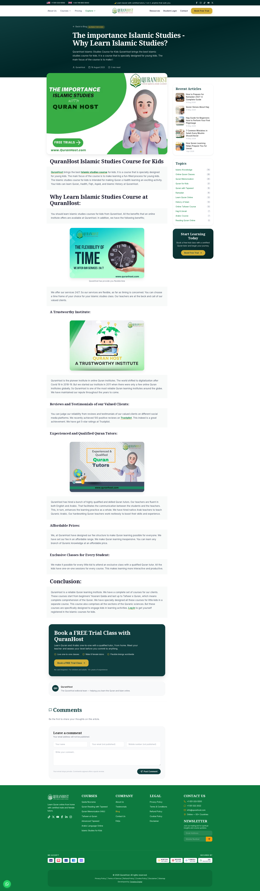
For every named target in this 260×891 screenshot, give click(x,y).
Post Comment (150, 771)
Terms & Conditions (158, 807)
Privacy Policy (156, 802)
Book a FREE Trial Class (69, 663)
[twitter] (212, 3)
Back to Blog (81, 26)
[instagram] (201, 3)
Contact (184, 10)
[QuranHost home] (122, 11)
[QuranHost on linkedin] (66, 817)
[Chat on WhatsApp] (7, 884)
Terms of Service (114, 878)
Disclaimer (154, 821)
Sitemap (162, 878)
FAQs (118, 821)
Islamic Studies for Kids (92, 830)
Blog (118, 811)
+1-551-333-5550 (194, 801)
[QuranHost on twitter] (53, 817)
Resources (155, 10)
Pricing (78, 10)
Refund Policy (156, 811)
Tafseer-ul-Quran (89, 816)
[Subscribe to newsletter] (209, 839)
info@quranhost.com (196, 810)
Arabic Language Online (92, 826)
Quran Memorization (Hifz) (93, 811)
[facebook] (197, 3)
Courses (64, 10)
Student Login (170, 10)
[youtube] (208, 3)
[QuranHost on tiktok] (49, 817)
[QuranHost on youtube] (57, 817)
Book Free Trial (201, 11)
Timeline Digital (136, 882)
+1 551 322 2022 (194, 806)
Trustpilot (126, 418)
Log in (131, 608)
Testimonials (121, 807)
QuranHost (57, 172)
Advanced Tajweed (90, 821)
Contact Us (120, 816)
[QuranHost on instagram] (70, 817)
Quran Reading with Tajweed (95, 807)
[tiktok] (205, 3)
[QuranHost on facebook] (62, 817)
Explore (89, 10)
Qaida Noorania (89, 802)
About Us (52, 10)
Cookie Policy (156, 816)
